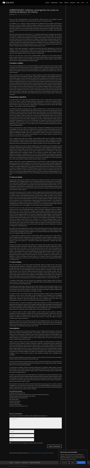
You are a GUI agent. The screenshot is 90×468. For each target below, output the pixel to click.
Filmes (61, 2)
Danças (47, 2)
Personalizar (64, 462)
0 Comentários (27, 14)
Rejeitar (73, 462)
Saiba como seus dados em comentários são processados (41, 453)
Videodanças (54, 2)
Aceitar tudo (81, 462)
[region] (72, 457)
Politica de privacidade (35, 462)
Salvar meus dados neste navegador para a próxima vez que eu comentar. (27, 443)
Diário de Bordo (19, 14)
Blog (78, 2)
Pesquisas (72, 2)
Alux (21, 466)
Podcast (66, 2)
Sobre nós (17, 462)
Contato (11, 462)
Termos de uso (24, 462)
